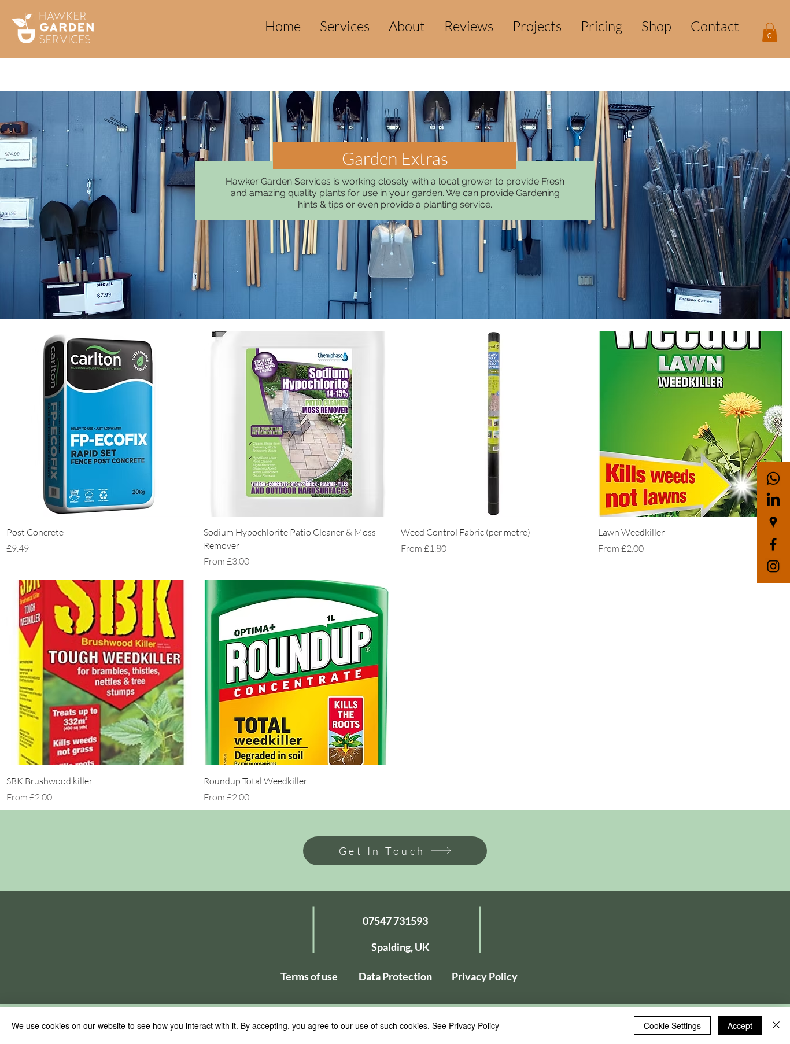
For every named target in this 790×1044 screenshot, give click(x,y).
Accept (740, 1025)
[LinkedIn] (773, 500)
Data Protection (395, 976)
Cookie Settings (672, 1025)
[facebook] (773, 544)
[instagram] (773, 566)
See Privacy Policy (465, 1025)
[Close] (776, 1025)
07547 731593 (395, 920)
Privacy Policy (485, 976)
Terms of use (309, 976)
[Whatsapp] (773, 478)
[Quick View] (99, 424)
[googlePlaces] (773, 522)
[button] (770, 32)
